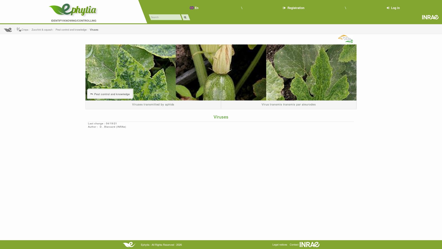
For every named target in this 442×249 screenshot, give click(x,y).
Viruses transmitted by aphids (153, 104)
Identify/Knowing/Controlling (73, 20)
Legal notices (279, 244)
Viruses (94, 29)
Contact (294, 244)
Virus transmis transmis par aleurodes (289, 104)
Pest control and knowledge (71, 29)
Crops (25, 29)
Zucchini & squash (42, 29)
